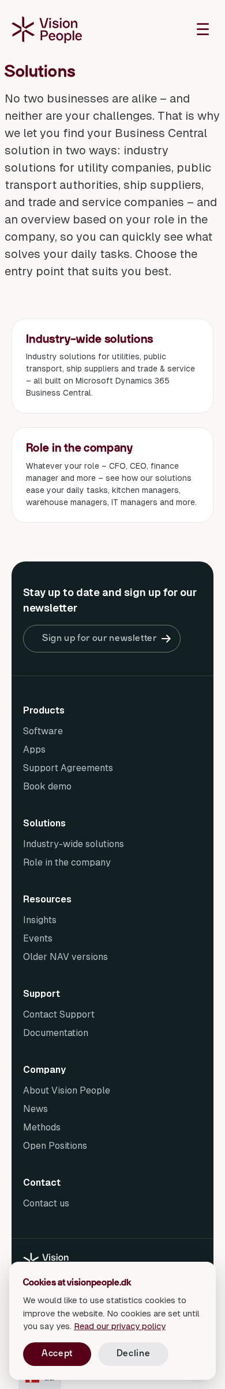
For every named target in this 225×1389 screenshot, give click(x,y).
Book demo (47, 786)
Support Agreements (68, 767)
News (35, 1108)
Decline (133, 1353)
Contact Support (59, 1014)
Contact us (46, 1203)
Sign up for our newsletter (99, 638)
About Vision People (66, 1090)
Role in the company (67, 862)
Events (37, 938)
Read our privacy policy (120, 1326)
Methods (42, 1127)
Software (43, 731)
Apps (34, 749)
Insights (40, 919)
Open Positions (55, 1145)
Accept (57, 1353)
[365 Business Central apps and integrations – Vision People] (47, 29)
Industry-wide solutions (73, 843)
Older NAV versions (65, 956)
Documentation (55, 1032)
